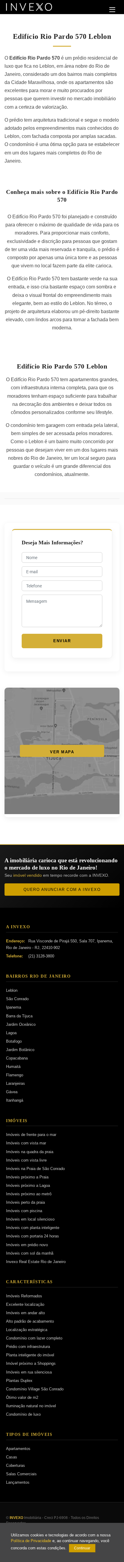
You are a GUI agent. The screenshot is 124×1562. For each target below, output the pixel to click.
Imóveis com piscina (24, 1211)
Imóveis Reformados (24, 1296)
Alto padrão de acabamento (30, 1321)
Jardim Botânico (20, 1049)
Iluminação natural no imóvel (31, 1406)
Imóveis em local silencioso (30, 1219)
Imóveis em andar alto (25, 1313)
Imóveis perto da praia (25, 1202)
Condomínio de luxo (23, 1414)
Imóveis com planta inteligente (32, 1227)
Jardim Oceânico (21, 1024)
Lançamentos (17, 1482)
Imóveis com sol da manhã (29, 1253)
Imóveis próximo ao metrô (28, 1194)
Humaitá (13, 1066)
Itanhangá (14, 1100)
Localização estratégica (26, 1329)
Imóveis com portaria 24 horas (32, 1236)
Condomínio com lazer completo (34, 1338)
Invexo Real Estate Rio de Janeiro (36, 1261)
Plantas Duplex (19, 1380)
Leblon (11, 990)
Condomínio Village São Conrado (35, 1389)
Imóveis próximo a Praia (27, 1177)
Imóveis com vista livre (26, 1160)
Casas (11, 1457)
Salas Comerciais (21, 1474)
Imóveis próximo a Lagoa (28, 1185)
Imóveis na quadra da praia (29, 1152)
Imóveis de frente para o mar (31, 1134)
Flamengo (14, 1075)
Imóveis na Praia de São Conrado (35, 1168)
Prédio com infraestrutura (28, 1346)
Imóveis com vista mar (26, 1143)
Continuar (82, 1548)
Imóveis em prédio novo (27, 1245)
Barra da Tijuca (19, 1016)
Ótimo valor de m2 (22, 1397)
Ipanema (13, 1007)
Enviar (62, 641)
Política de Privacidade (31, 1541)
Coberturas (15, 1465)
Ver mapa (62, 752)
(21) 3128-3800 (41, 956)
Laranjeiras (15, 1083)
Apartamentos (18, 1448)
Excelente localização (25, 1304)
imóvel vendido (27, 875)
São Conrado (17, 999)
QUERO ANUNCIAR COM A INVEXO (62, 889)
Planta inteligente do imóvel (30, 1355)
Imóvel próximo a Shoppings (31, 1363)
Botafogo (14, 1041)
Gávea (11, 1092)
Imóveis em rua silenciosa (29, 1372)
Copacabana (17, 1058)
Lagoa (11, 1033)
